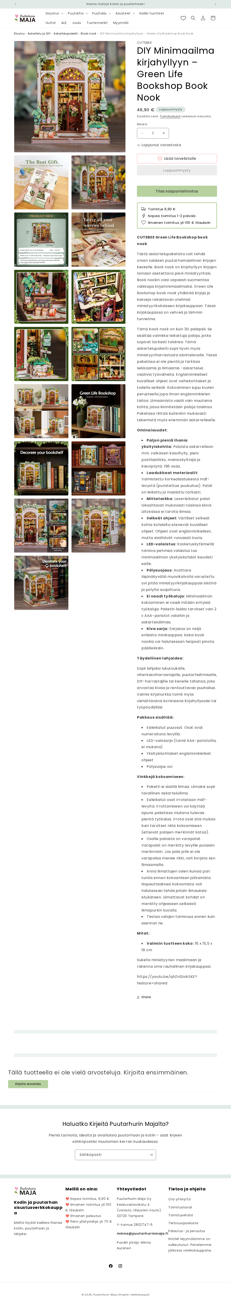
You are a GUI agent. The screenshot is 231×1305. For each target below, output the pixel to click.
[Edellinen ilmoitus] (16, 4)
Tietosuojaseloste (183, 1223)
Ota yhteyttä (179, 1199)
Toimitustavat (180, 1207)
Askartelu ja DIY (39, 33)
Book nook (88, 33)
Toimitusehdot (180, 1215)
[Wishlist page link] (183, 18)
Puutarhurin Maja (105, 1294)
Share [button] (146, 997)
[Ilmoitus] (215, 4)
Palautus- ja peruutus (186, 1231)
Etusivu (19, 33)
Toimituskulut (170, 116)
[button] (54, 13)
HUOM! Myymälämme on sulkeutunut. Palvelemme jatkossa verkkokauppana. (190, 1244)
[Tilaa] (151, 1155)
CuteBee (144, 43)
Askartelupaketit (66, 33)
